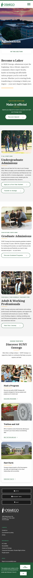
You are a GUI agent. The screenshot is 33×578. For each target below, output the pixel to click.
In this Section (16, 51)
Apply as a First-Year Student (13, 184)
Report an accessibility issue (9, 561)
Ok (23, 573)
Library (3, 535)
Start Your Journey (10, 325)
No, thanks (25, 567)
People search (5, 552)
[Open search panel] (29, 4)
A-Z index (4, 543)
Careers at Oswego (7, 548)
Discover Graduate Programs (13, 255)
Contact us (4, 530)
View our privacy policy (9, 572)
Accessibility (5, 546)
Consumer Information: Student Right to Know (13, 550)
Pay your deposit (13, 117)
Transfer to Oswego (10, 190)
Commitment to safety (8, 532)
